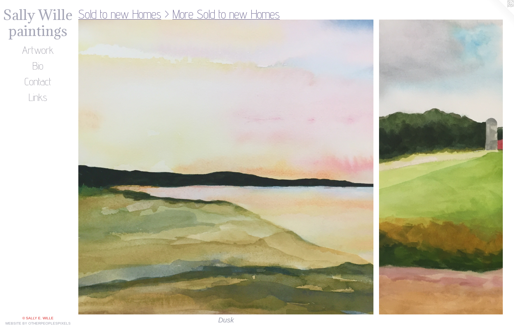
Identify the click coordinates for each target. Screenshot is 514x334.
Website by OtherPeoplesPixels (38, 323)
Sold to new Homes (119, 14)
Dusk (226, 320)
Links (38, 97)
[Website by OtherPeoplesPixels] (500, 14)
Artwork (38, 50)
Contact (37, 81)
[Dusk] (225, 167)
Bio (38, 65)
